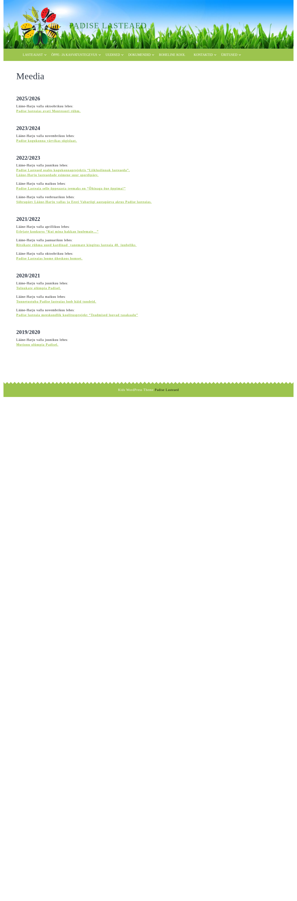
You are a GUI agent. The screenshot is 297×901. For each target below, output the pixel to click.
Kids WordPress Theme (136, 390)
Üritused (229, 55)
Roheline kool (172, 55)
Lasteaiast (33, 55)
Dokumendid (139, 55)
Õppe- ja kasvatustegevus (74, 55)
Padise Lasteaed (108, 26)
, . (76, 245)
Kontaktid (203, 55)
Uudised (113, 55)
